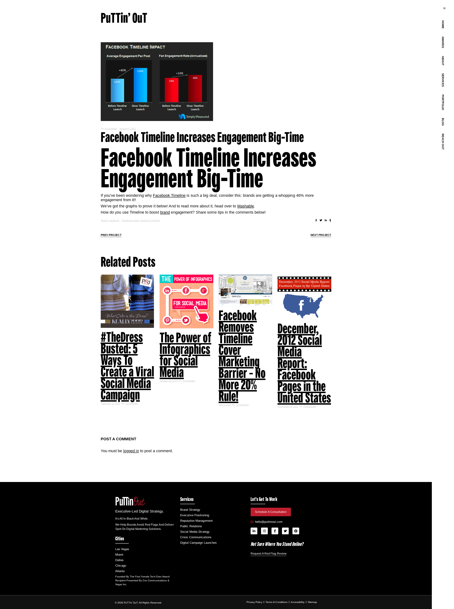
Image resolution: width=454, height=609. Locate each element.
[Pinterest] (295, 531)
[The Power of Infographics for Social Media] (186, 301)
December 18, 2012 (288, 406)
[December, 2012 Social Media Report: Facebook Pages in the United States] (304, 297)
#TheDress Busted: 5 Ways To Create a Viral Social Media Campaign (127, 366)
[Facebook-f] (275, 531)
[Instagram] (264, 531)
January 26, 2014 (169, 380)
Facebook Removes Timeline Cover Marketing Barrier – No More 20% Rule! (242, 355)
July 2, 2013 (225, 404)
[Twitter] (285, 531)
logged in (131, 451)
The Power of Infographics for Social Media (185, 354)
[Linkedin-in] (254, 531)
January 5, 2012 (128, 128)
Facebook (114, 220)
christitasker (110, 128)
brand (165, 212)
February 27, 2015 (110, 403)
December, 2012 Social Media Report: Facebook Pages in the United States (304, 363)
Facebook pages (130, 220)
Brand (104, 220)
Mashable (245, 206)
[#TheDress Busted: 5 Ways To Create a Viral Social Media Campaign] (127, 301)
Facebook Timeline (169, 195)
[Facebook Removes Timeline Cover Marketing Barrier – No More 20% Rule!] (245, 290)
